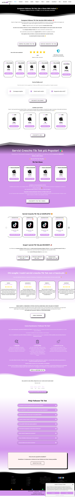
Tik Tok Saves (30, 234)
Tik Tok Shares (45, 234)
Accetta (53, 493)
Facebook (20, 1)
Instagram (10, 1)
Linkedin (47, 1)
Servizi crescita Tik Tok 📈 (37, 257)
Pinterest (29, 479)
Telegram (37, 1)
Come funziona (37, 315)
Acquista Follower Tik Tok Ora (37, 391)
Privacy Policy (62, 495)
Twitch (42, 1)
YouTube (26, 1)
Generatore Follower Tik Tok (52, 257)
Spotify (32, 1)
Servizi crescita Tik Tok (48, 43)
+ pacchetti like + (37, 135)
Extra (60, 1)
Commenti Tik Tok (15, 234)
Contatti (69, 1)
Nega (67, 493)
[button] (72, 484)
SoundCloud (54, 1)
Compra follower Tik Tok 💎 (23, 257)
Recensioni (65, 1)
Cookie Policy (57, 495)
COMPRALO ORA (14, 126)
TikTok (15, 1)
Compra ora (8, 73)
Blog (28, 484)
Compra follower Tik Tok (26, 43)
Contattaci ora (37, 463)
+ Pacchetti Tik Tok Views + (37, 201)
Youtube (13, 480)
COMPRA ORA (20, 73)
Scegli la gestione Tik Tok (37, 370)
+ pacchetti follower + (37, 100)
